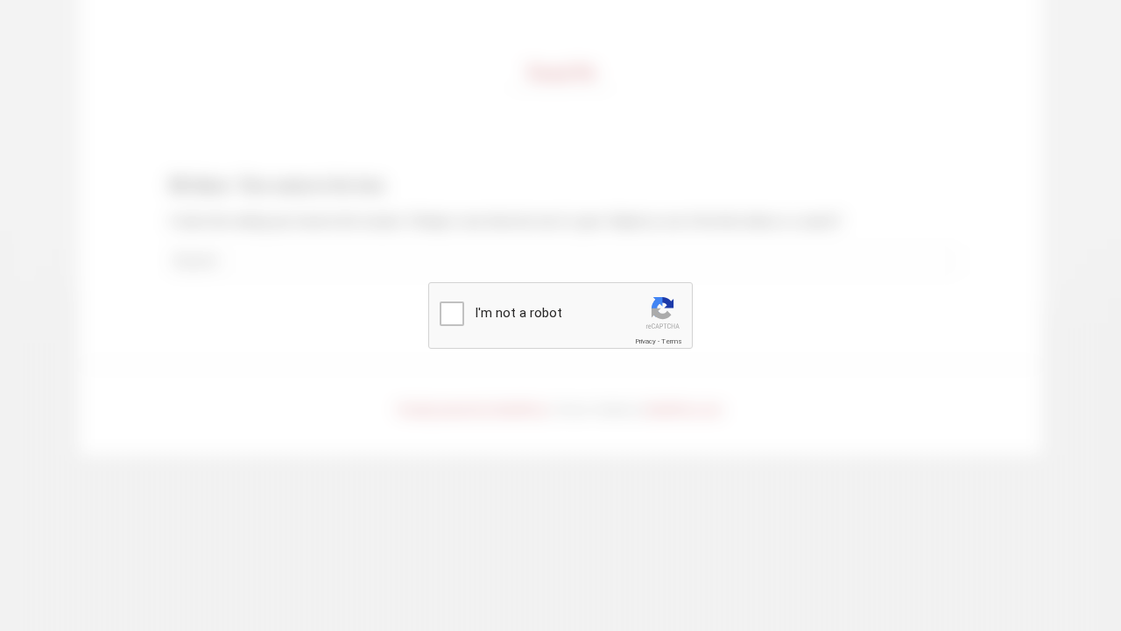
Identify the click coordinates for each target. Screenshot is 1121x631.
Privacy (645, 341)
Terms (671, 341)
